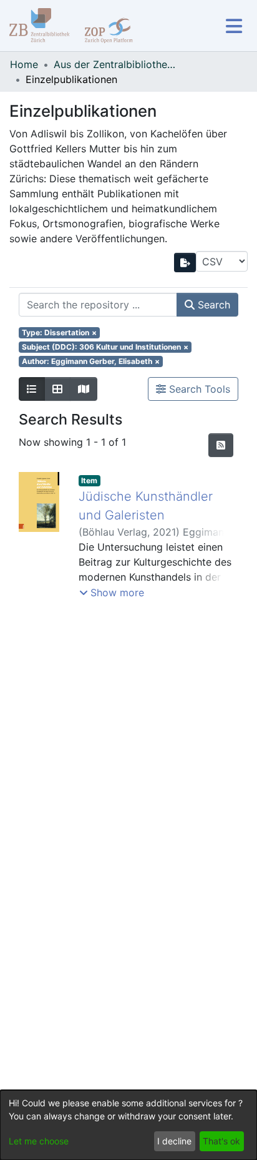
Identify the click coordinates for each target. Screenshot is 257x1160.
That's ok (221, 1141)
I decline (174, 1141)
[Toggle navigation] (234, 25)
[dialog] (128, 1125)
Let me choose (39, 1141)
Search (212, 304)
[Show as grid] (57, 389)
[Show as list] (32, 389)
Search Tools (198, 389)
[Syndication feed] (220, 445)
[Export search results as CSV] (185, 262)
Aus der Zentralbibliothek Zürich (116, 64)
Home (24, 64)
